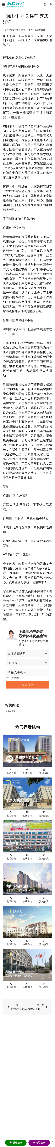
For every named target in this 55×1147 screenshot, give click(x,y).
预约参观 (44, 773)
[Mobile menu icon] (3, 4)
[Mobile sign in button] (45, 4)
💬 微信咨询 (15, 1142)
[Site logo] (16, 4)
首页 (6, 30)
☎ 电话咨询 (39, 1142)
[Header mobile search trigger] (52, 4)
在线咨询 (27, 773)
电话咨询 (11, 773)
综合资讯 (14, 30)
